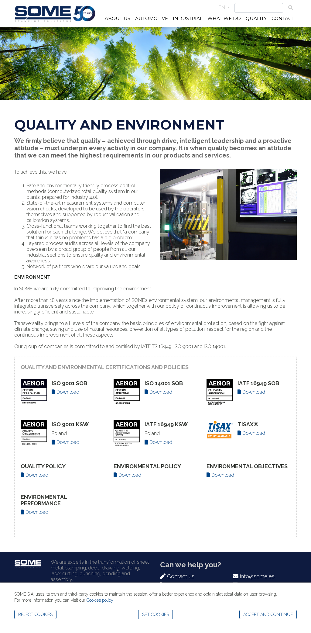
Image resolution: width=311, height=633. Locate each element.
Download (67, 392)
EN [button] (222, 7)
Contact (283, 18)
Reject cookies (35, 614)
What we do (224, 18)
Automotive (151, 18)
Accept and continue (268, 614)
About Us (117, 18)
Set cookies (155, 614)
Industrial (188, 18)
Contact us (180, 576)
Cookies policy (100, 600)
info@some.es (256, 576)
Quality (256, 18)
